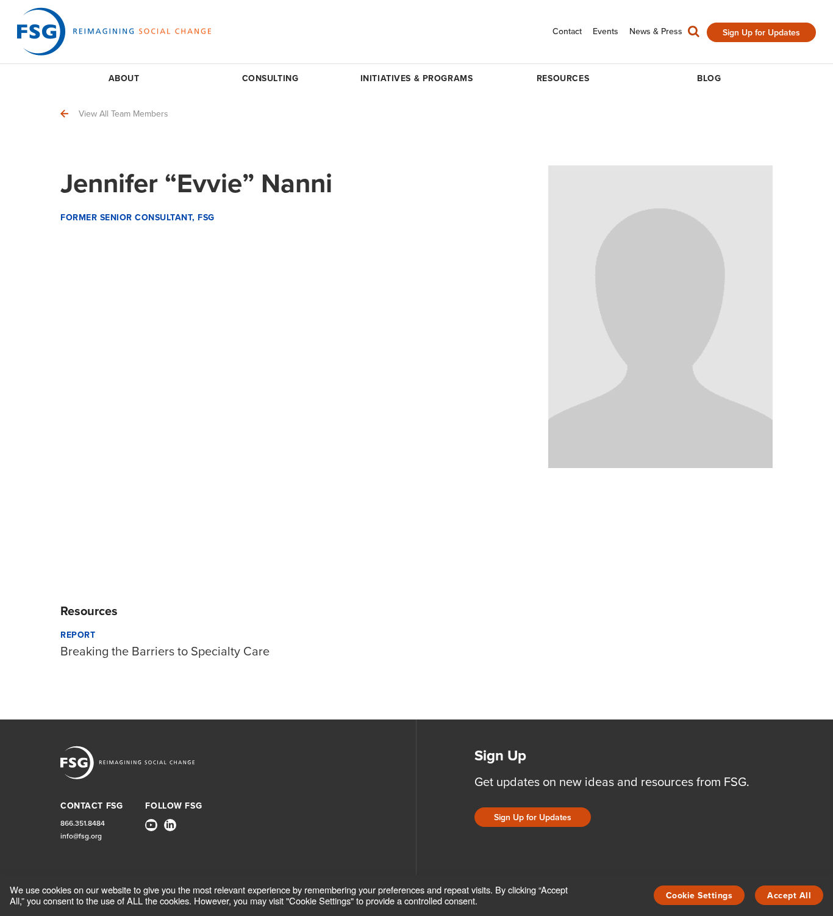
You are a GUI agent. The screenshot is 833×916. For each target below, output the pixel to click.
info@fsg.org (81, 836)
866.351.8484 (82, 823)
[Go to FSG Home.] (114, 31)
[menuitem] (567, 31)
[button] (693, 34)
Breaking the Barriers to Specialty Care (165, 651)
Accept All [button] (789, 895)
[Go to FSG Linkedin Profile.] (170, 825)
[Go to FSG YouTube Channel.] (151, 825)
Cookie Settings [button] (699, 895)
